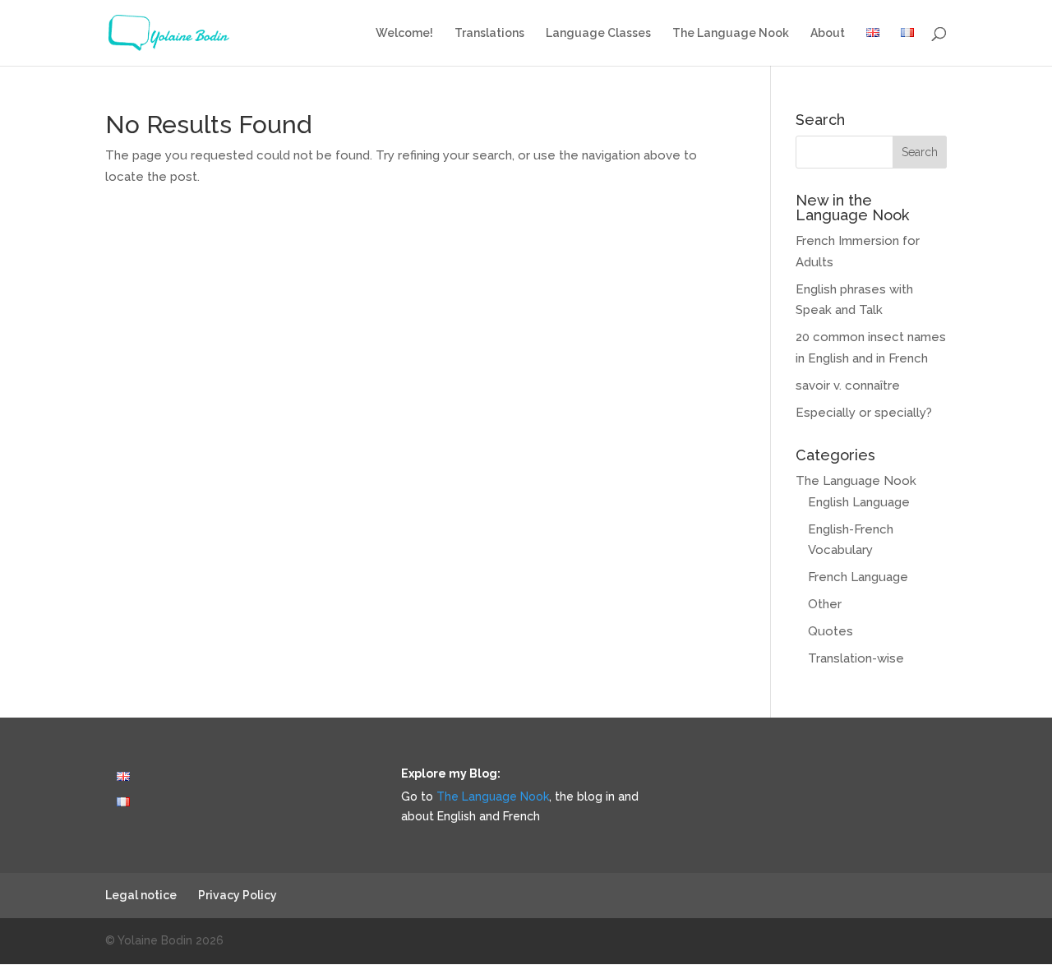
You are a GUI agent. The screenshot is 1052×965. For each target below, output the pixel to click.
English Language (859, 502)
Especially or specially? (864, 412)
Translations (489, 33)
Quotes (830, 631)
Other (825, 604)
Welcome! (404, 33)
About (827, 33)
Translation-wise (856, 658)
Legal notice (141, 895)
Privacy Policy (237, 895)
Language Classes (598, 33)
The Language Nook (730, 33)
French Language (858, 577)
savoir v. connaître (848, 385)
